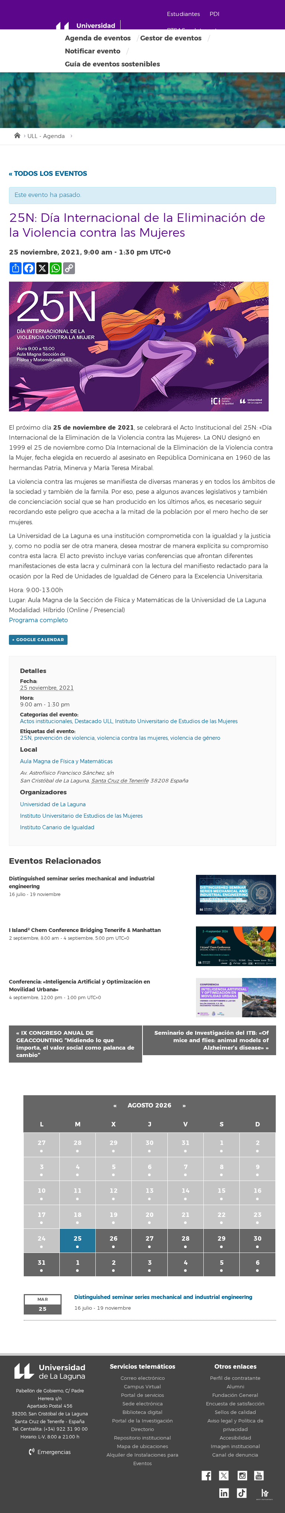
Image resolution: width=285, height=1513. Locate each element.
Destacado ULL (93, 721)
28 (77, 1143)
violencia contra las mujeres (132, 738)
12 (113, 1191)
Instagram (244, 1474)
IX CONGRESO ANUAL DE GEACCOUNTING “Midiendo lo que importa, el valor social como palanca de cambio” (75, 1044)
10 (41, 1191)
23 (257, 1215)
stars (86, 1477)
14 (185, 1191)
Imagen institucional (235, 1447)
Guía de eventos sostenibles (112, 64)
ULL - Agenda (46, 136)
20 (149, 1215)
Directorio (142, 1429)
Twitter (227, 1474)
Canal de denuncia (235, 1455)
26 (113, 1239)
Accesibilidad (235, 1438)
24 (41, 1239)
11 (77, 1191)
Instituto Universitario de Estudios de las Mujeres (176, 721)
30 (149, 1143)
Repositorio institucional (142, 1438)
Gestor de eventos (171, 38)
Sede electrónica (142, 1404)
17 (41, 1215)
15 (221, 1191)
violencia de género (195, 738)
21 (185, 1215)
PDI (214, 14)
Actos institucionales (46, 721)
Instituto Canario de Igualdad (57, 827)
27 (41, 1143)
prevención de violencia (64, 738)
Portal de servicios (142, 1395)
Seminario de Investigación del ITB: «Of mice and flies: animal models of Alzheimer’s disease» (211, 1040)
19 (113, 1215)
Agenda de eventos (98, 38)
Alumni (235, 1387)
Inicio (16, 134)
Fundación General (235, 1395)
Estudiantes (183, 14)
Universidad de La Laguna (53, 804)
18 (77, 1215)
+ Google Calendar (38, 640)
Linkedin (227, 1491)
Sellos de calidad (235, 1412)
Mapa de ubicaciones (142, 1447)
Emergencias (53, 1452)
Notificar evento (92, 51)
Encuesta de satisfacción (235, 1404)
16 (257, 1191)
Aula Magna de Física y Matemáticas (66, 761)
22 (221, 1215)
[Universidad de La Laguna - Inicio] (88, 29)
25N (26, 738)
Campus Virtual (142, 1387)
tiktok (244, 1491)
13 (149, 1191)
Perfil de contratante (235, 1378)
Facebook (209, 1474)
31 (185, 1143)
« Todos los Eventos (48, 173)
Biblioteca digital (142, 1412)
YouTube (261, 1474)
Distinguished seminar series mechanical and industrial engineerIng (163, 1297)
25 (77, 1239)
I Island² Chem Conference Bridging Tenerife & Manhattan (85, 930)
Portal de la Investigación (142, 1421)
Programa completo (38, 620)
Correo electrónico (143, 1378)
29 (113, 1143)
